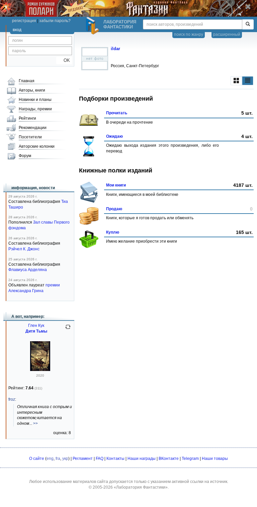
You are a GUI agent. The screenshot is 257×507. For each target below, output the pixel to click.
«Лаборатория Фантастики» (141, 487)
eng (50, 458)
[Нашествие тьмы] (40, 369)
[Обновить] (68, 329)
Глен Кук (36, 325)
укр (65, 458)
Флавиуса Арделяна (27, 269)
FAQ (99, 458)
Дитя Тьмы (36, 331)
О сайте (36, 458)
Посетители (30, 137)
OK (64, 60)
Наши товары (215, 458)
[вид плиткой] (236, 80)
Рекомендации (33, 127)
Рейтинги (27, 118)
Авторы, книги (32, 90)
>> (35, 423)
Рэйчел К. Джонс (23, 249)
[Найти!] (248, 24)
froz (11, 399)
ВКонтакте (169, 458)
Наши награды (141, 458)
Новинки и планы (35, 99)
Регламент (83, 458)
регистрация (24, 20)
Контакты (115, 458)
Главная (26, 81)
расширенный (226, 34)
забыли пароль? (55, 20)
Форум (25, 155)
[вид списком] (247, 80)
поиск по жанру (188, 34)
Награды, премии (35, 109)
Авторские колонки (37, 146)
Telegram (190, 458)
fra (58, 458)
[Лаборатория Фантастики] (93, 26)
